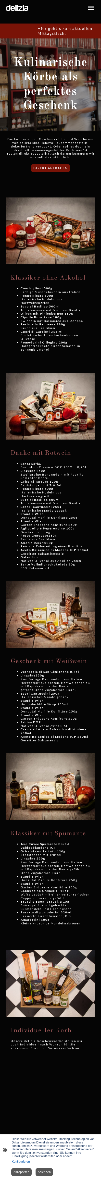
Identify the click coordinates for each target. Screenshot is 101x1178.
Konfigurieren (21, 1161)
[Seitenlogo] (17, 8)
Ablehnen (44, 1172)
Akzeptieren (21, 1172)
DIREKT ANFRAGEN (50, 168)
